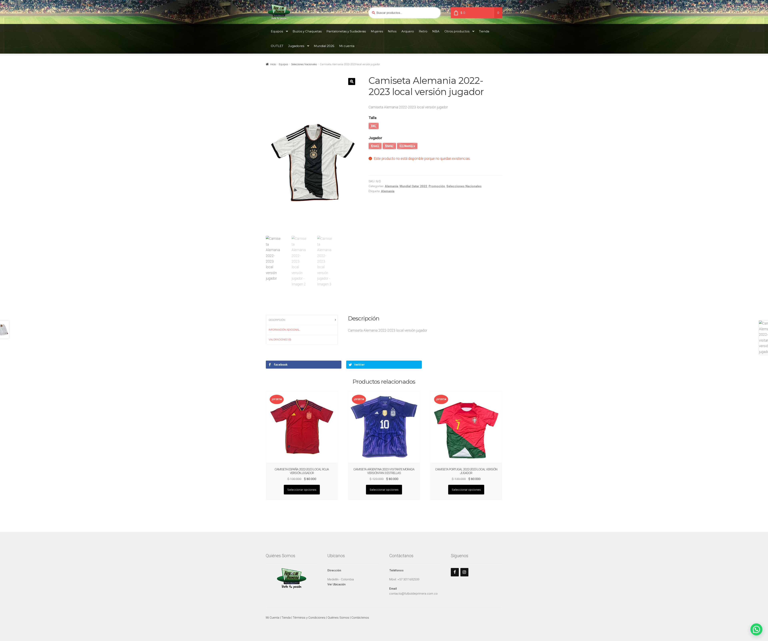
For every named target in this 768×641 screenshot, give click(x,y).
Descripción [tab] (277, 319)
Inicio (273, 64)
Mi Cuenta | (273, 617)
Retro (423, 31)
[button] (351, 81)
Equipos (277, 31)
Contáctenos (360, 617)
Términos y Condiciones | (310, 617)
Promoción (437, 186)
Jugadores (296, 46)
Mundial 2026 (324, 46)
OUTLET (277, 46)
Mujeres (377, 31)
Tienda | (287, 617)
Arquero (407, 31)
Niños (392, 31)
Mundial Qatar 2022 (413, 186)
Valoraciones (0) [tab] (280, 339)
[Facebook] (455, 572)
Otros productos (456, 31)
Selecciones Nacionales (304, 64)
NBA (435, 31)
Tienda (484, 31)
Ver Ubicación (336, 584)
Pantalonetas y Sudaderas (346, 31)
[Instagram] (464, 572)
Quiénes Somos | (339, 617)
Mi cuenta (346, 46)
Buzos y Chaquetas (307, 31)
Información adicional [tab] (284, 329)
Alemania (391, 186)
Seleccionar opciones (301, 489)
